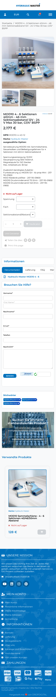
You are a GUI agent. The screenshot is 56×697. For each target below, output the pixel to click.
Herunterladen (12, 270)
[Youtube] (4, 584)
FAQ (43, 270)
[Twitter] (29, 240)
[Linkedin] (11, 584)
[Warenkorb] (39, 14)
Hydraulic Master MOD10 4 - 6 (23, 277)
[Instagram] (19, 584)
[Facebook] (25, 240)
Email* (6, 326)
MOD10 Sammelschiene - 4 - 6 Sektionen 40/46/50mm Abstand (26, 518)
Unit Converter (12, 233)
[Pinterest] (33, 240)
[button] (28, 15)
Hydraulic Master (19, 139)
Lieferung (30, 270)
